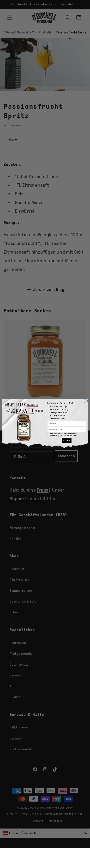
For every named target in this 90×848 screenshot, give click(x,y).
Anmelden (66, 440)
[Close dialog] (86, 401)
